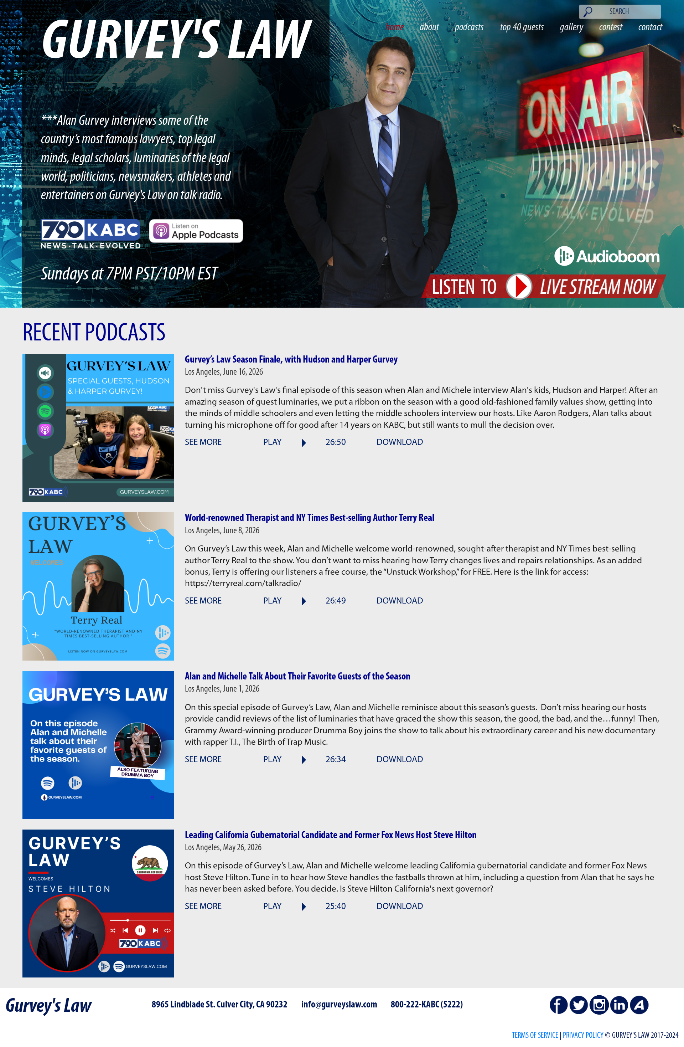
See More (203, 442)
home (394, 27)
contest (610, 27)
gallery (571, 27)
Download (400, 442)
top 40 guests (522, 27)
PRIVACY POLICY (583, 1036)
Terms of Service (535, 1036)
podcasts (469, 27)
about (429, 27)
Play (272, 442)
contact (650, 27)
